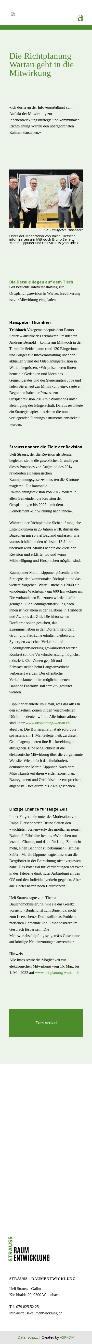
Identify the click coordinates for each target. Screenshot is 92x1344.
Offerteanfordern (46, 1166)
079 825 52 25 (27, 1307)
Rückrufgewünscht (46, 1096)
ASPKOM (67, 1337)
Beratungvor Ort (46, 1131)
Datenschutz (28, 1337)
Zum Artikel (46, 1023)
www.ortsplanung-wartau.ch (47, 723)
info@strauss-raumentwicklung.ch (35, 1313)
